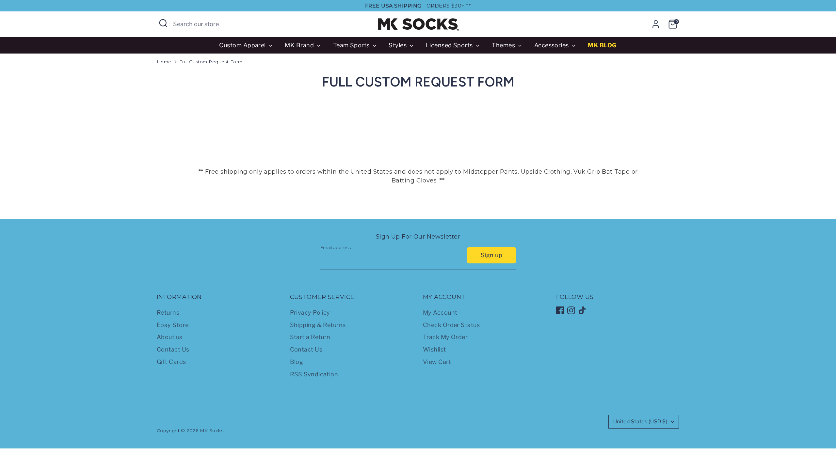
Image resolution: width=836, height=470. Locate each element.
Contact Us (173, 349)
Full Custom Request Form (211, 61)
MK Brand (300, 45)
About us (170, 337)
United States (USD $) (640, 421)
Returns (168, 312)
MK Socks (212, 430)
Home (164, 61)
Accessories (552, 45)
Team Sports (352, 45)
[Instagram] (571, 310)
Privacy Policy (310, 312)
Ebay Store (173, 324)
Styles (398, 45)
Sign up (491, 255)
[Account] (655, 24)
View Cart (437, 361)
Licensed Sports (450, 45)
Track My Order (445, 337)
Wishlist (434, 349)
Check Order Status (451, 324)
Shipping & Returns (318, 324)
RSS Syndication (314, 374)
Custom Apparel (243, 45)
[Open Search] (163, 23)
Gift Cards (171, 361)
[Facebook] (560, 310)
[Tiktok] (582, 310)
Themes (504, 45)
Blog (296, 361)
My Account (440, 312)
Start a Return (310, 337)
